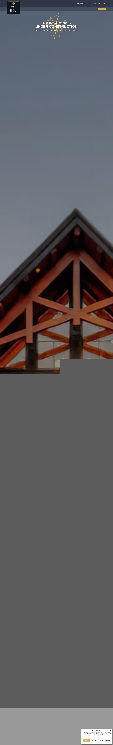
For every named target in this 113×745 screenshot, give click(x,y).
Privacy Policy (96, 742)
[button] (110, 730)
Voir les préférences (105, 740)
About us (46, 8)
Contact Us (102, 8)
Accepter (86, 740)
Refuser (94, 740)
